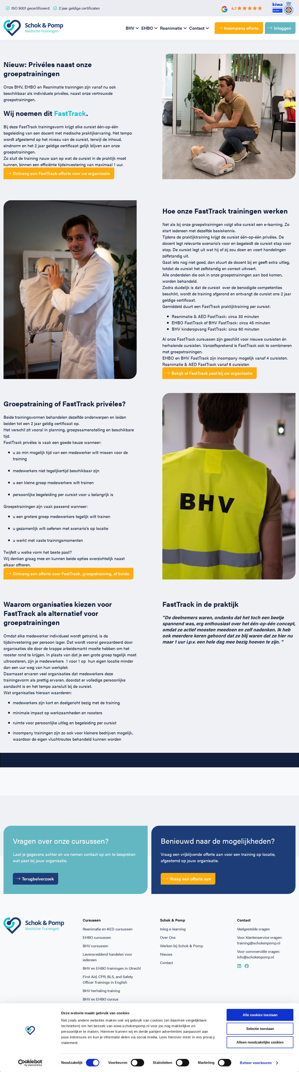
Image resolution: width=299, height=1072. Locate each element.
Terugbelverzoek (38, 879)
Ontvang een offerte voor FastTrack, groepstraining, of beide (71, 573)
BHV (130, 28)
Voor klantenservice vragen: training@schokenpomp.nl (259, 940)
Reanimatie (171, 28)
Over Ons (168, 937)
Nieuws (166, 954)
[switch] (137, 1062)
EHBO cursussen (97, 937)
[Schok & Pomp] (33, 28)
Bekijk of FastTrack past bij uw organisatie (212, 373)
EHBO (147, 28)
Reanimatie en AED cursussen (107, 929)
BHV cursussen (95, 945)
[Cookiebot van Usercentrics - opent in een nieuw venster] (30, 1062)
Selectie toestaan (260, 1029)
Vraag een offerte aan (190, 879)
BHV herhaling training (101, 990)
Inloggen (282, 28)
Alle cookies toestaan (260, 1015)
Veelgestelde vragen (253, 929)
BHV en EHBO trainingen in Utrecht (112, 968)
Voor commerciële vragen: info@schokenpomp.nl (258, 954)
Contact (196, 28)
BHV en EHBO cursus (100, 999)
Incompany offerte (241, 28)
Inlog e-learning (173, 929)
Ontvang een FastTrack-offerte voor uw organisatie (61, 173)
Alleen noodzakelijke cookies (260, 1042)
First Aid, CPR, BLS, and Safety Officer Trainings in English (108, 979)
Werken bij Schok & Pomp (181, 945)
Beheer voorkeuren (256, 1063)
